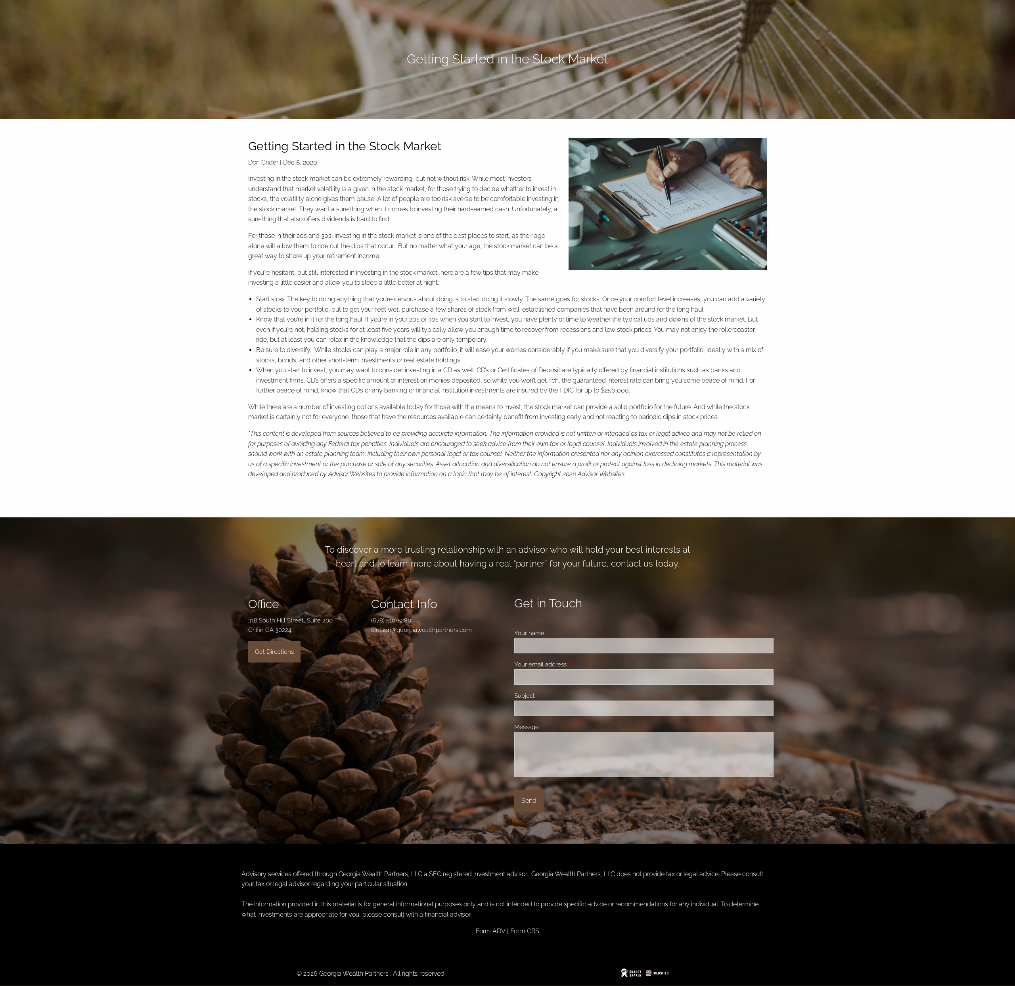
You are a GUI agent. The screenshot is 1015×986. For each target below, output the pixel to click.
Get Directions (274, 651)
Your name (557, 633)
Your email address (569, 664)
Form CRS (524, 931)
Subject (553, 695)
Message (555, 727)
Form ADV (491, 931)
